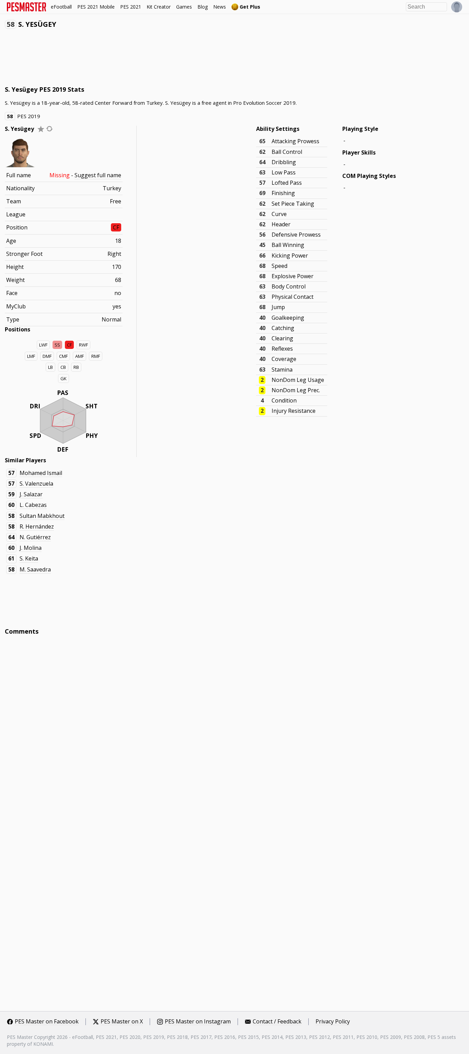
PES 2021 (130, 6)
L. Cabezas (33, 505)
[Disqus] (235, 733)
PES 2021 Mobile (96, 6)
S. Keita (29, 558)
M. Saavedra (35, 569)
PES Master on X (122, 1021)
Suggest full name (98, 175)
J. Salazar (31, 494)
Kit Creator (159, 6)
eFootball (61, 6)
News (219, 6)
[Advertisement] (130, 58)
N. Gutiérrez (35, 537)
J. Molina (31, 548)
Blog (202, 6)
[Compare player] (49, 129)
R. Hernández (37, 526)
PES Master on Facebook (47, 1021)
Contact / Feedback (277, 1021)
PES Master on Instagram (198, 1021)
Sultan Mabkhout (42, 516)
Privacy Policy (333, 1021)
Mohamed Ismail (41, 473)
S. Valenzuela (36, 483)
